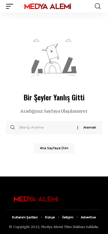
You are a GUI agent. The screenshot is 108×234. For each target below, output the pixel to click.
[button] (11, 6)
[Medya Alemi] (47, 6)
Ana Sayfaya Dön (54, 148)
